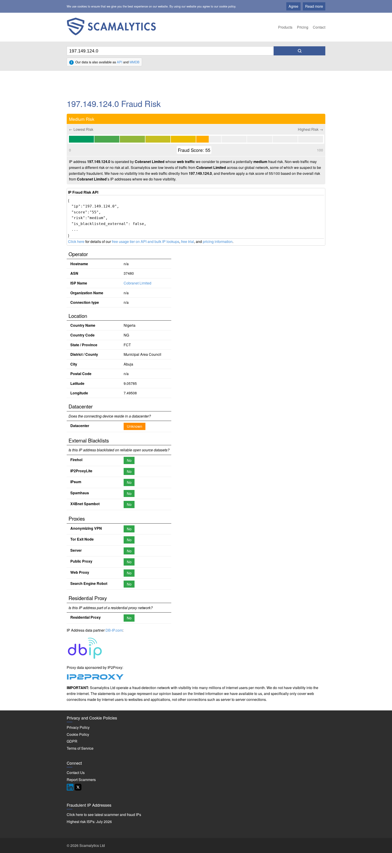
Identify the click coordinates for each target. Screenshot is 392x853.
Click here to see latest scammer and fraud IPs (104, 814)
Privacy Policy (78, 727)
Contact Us (76, 772)
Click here (76, 241)
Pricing (302, 27)
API (119, 61)
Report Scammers (81, 779)
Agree (293, 6)
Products (285, 27)
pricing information (218, 241)
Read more (314, 6)
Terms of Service (80, 748)
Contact (319, 27)
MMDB (135, 61)
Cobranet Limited (137, 283)
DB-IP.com (113, 630)
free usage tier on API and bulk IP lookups (145, 241)
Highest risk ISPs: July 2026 (89, 821)
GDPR (72, 741)
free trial (187, 241)
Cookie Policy (78, 734)
